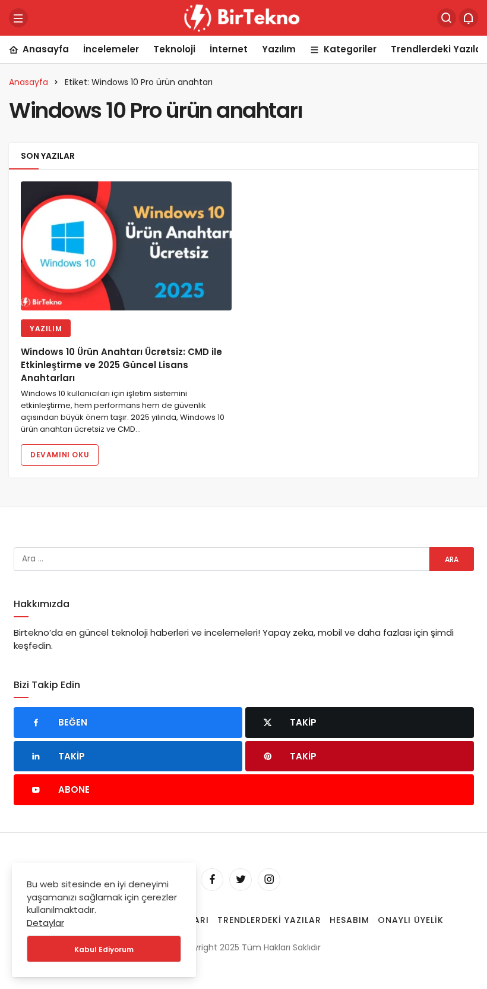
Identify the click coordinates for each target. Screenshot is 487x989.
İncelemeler (111, 49)
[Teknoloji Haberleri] (243, 17)
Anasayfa (46, 49)
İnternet (229, 49)
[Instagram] (269, 879)
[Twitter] (240, 879)
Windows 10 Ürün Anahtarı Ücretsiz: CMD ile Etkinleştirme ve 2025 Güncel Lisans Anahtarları (121, 365)
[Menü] (18, 17)
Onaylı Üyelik (411, 920)
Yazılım (279, 49)
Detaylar (45, 922)
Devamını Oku (59, 455)
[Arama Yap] (446, 17)
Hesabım (349, 920)
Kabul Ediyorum (104, 949)
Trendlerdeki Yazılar (269, 920)
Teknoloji (174, 49)
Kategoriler (350, 49)
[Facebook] (212, 879)
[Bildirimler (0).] (468, 17)
